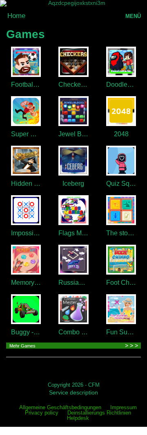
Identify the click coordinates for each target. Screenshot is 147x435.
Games (25, 34)
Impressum (123, 407)
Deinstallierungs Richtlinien (99, 413)
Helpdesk (78, 418)
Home (16, 16)
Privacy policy (41, 413)
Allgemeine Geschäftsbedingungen (60, 407)
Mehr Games (22, 345)
